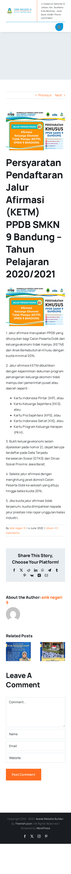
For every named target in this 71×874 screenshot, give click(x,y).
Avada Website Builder (50, 819)
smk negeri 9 (18, 528)
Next (58, 95)
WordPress (43, 828)
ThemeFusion (23, 823)
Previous (44, 95)
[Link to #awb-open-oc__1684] (59, 27)
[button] (9, 652)
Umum (50, 528)
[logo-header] (20, 8)
